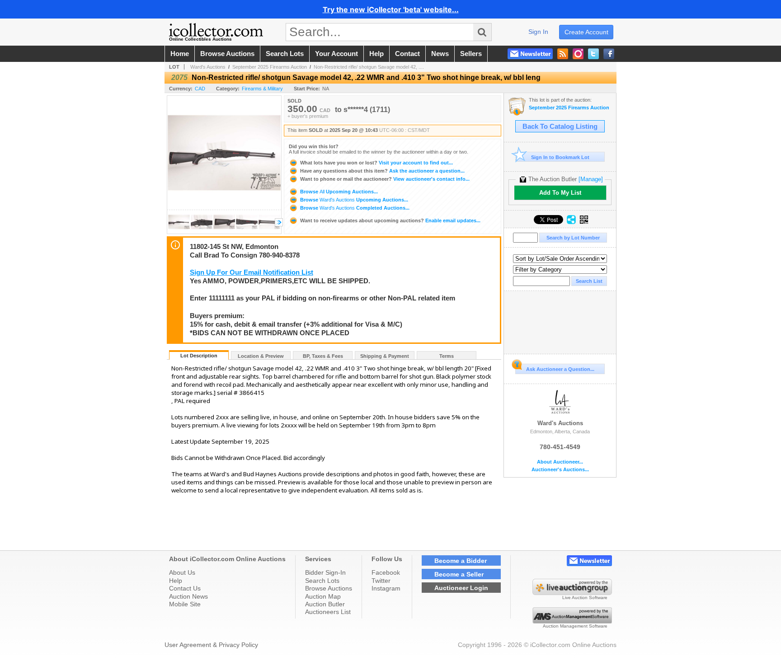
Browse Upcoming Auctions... (338, 191)
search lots (285, 53)
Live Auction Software (584, 597)
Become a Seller (459, 574)
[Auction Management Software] (572, 621)
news (440, 53)
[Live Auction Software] (572, 592)
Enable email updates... (390, 220)
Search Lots (322, 580)
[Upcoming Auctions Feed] (562, 53)
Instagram (386, 588)
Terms (446, 356)
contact (407, 53)
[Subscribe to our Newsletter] (530, 53)
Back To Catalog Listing (560, 126)
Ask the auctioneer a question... (382, 170)
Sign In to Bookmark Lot (560, 157)
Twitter (381, 580)
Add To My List (560, 192)
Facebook (386, 572)
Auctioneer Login (461, 587)
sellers (471, 53)
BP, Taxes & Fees (323, 356)
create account (586, 32)
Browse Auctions (328, 588)
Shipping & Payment (384, 356)
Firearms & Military (262, 88)
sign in (538, 31)
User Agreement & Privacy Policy (211, 644)
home (179, 53)
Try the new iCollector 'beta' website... (391, 9)
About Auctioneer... (560, 461)
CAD (200, 88)
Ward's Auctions (208, 67)
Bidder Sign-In (325, 572)
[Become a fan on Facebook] (608, 53)
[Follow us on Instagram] (578, 53)
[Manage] (591, 179)
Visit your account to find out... (376, 162)
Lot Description (198, 355)
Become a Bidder (460, 560)
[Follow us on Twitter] (593, 53)
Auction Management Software (575, 625)
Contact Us (185, 588)
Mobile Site (185, 604)
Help (175, 580)
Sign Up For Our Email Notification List (251, 272)
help (376, 53)
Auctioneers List (328, 611)
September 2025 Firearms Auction (269, 67)
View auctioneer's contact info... (385, 179)
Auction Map (323, 596)
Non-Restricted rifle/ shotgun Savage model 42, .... (369, 67)
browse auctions (227, 53)
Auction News (188, 596)
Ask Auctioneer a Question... (560, 369)
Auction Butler (325, 604)
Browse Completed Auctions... (354, 208)
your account (336, 53)
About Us (182, 572)
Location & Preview (261, 356)
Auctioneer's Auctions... (560, 469)
